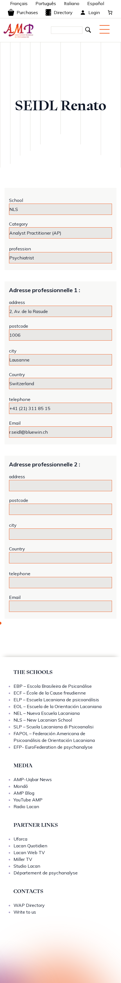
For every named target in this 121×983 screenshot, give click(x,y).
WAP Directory (29, 905)
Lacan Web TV (29, 852)
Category (18, 224)
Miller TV (23, 859)
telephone (19, 399)
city (13, 351)
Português (45, 3)
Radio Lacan (26, 806)
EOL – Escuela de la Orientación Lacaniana (58, 706)
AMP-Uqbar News (33, 779)
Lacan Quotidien (30, 845)
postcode (18, 326)
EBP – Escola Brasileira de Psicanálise (53, 686)
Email (15, 423)
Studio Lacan (27, 866)
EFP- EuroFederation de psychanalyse (53, 747)
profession (20, 249)
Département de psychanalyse (46, 873)
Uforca (20, 839)
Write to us (25, 912)
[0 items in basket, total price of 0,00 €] (110, 12)
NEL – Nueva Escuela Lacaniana (47, 713)
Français (19, 3)
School (16, 200)
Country (17, 374)
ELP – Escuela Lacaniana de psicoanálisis (56, 699)
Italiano (71, 3)
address (17, 302)
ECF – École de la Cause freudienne (50, 693)
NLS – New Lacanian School (43, 720)
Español (95, 3)
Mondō (21, 786)
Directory (63, 12)
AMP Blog (24, 793)
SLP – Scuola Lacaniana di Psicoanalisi (53, 726)
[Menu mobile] (104, 29)
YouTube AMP (28, 800)
